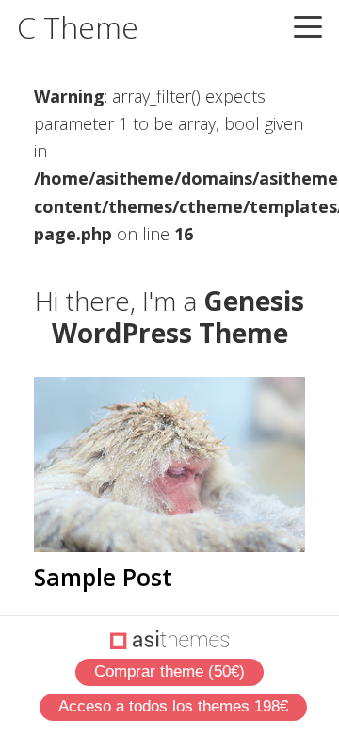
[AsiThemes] (170, 639)
